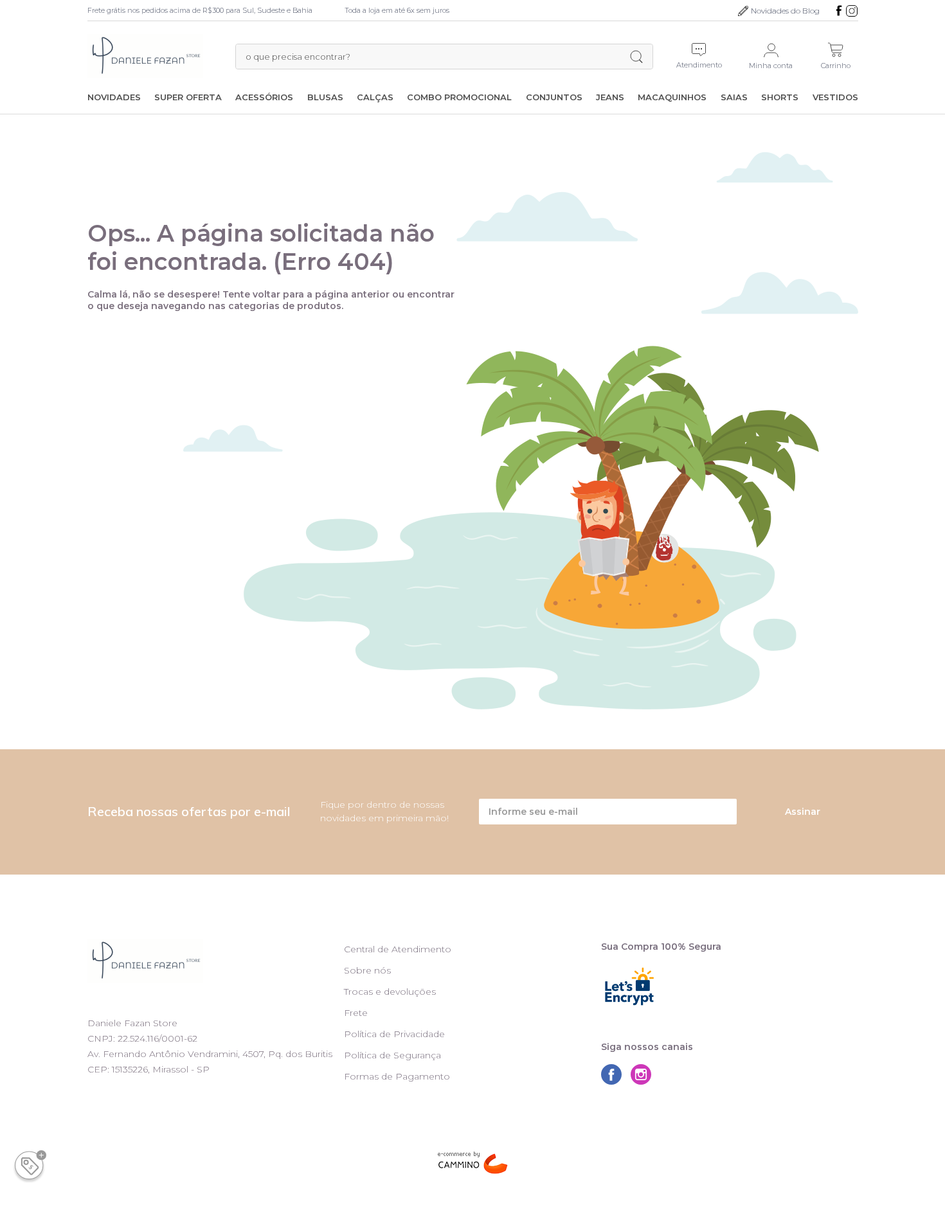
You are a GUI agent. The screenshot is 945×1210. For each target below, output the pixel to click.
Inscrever (468, 225)
